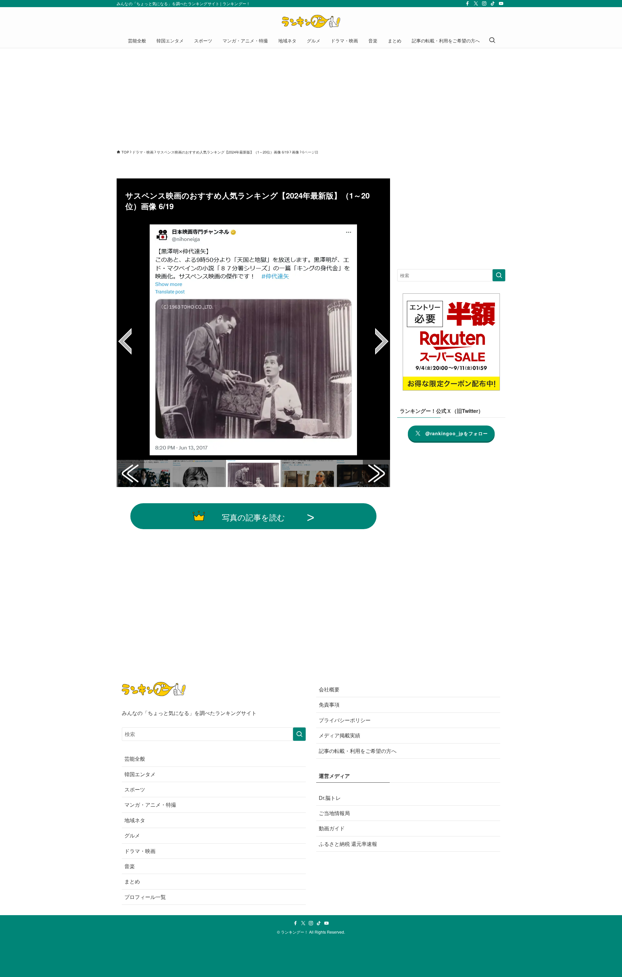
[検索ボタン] (492, 40)
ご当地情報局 (334, 813)
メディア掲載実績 (339, 735)
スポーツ (134, 789)
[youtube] (501, 3)
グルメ (132, 835)
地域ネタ (134, 820)
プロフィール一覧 (145, 897)
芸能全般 (134, 758)
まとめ (132, 881)
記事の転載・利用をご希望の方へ (358, 751)
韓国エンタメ (140, 774)
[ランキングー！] (311, 21)
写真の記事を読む (253, 517)
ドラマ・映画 (140, 851)
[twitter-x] (476, 3)
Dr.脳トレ (330, 797)
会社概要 (329, 689)
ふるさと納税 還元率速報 (348, 843)
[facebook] (467, 3)
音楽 (129, 866)
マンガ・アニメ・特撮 (150, 804)
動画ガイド (332, 828)
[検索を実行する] (498, 275)
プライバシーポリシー (345, 720)
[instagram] (484, 3)
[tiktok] (493, 3)
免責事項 (329, 704)
